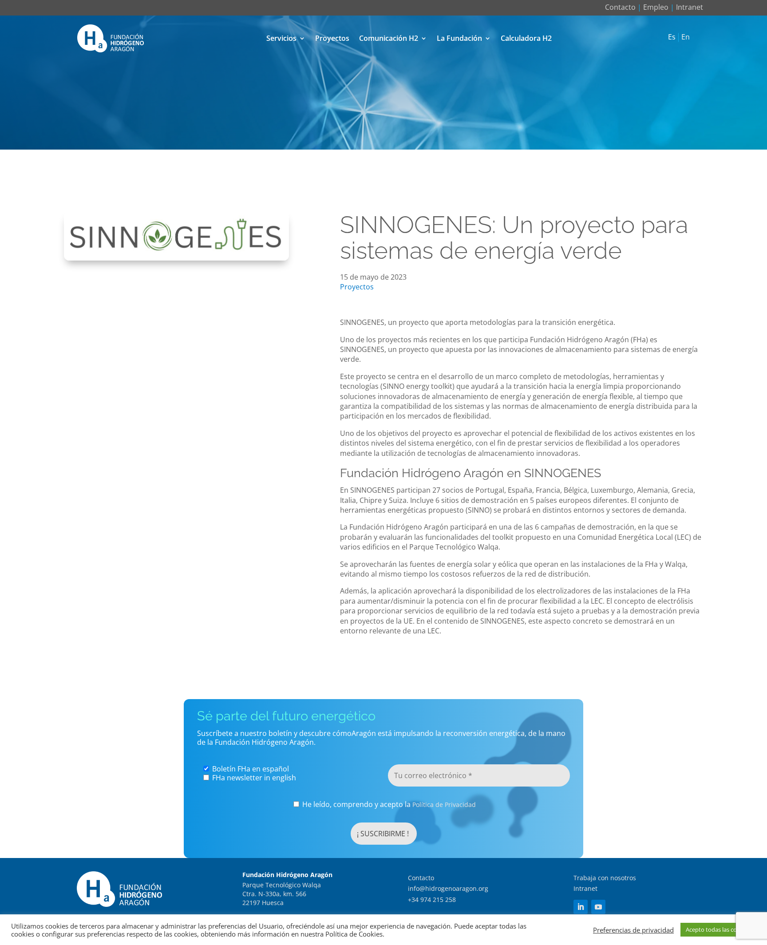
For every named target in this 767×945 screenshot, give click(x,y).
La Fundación (459, 38)
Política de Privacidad (444, 804)
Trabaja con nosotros (604, 878)
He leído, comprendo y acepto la (388, 804)
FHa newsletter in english (253, 777)
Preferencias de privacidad (633, 930)
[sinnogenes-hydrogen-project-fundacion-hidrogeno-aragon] (176, 258)
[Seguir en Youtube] (598, 907)
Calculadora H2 (526, 38)
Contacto (620, 7)
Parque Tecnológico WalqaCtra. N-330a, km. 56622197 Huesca (281, 893)
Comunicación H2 (388, 38)
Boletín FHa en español (249, 768)
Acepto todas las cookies (718, 929)
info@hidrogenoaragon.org (448, 888)
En (685, 37)
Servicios (281, 38)
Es (672, 37)
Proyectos (332, 38)
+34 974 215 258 (432, 899)
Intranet (689, 7)
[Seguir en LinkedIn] (580, 907)
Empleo (655, 7)
